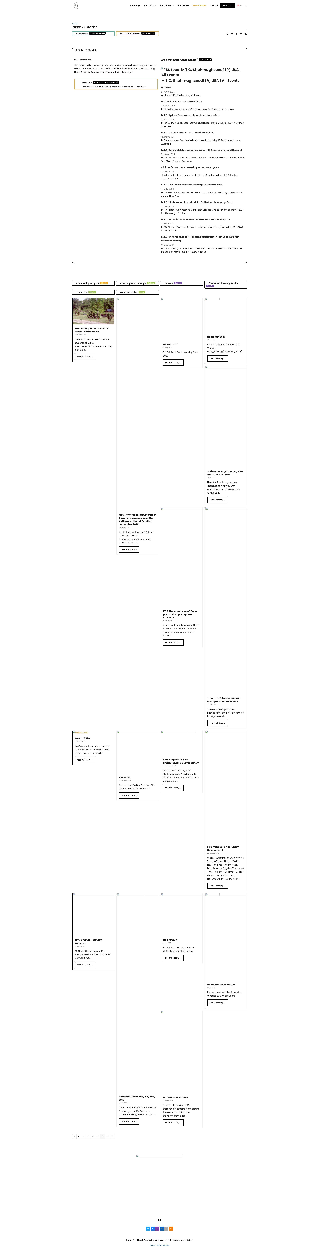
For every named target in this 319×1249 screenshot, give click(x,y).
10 (98, 1136)
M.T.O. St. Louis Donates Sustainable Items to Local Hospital (195, 219)
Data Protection (163, 1245)
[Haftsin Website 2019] (223, 1051)
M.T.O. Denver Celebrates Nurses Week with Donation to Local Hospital (201, 150)
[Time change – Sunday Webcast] (108, 914)
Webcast (124, 777)
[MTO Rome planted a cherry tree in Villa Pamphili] (93, 311)
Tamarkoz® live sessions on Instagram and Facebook (223, 700)
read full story (85, 356)
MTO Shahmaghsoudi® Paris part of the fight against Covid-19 (180, 614)
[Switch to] (239, 5)
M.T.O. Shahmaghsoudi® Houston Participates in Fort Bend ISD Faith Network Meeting (200, 238)
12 (108, 1136)
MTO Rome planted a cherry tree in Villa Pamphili (91, 330)
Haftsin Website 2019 (175, 1097)
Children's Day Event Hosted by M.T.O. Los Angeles (190, 167)
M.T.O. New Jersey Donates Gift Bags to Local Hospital (192, 184)
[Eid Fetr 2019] (190, 914)
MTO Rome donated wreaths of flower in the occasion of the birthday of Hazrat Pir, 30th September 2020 (137, 519)
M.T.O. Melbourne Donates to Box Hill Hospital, (187, 132)
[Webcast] (152, 751)
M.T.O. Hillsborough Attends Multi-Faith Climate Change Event (197, 202)
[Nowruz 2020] (80, 732)
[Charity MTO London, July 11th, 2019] (195, 992)
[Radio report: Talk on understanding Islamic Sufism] (178, 743)
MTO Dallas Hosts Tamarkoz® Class (181, 101)
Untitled (166, 87)
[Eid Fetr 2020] (190, 319)
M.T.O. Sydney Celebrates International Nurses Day (190, 115)
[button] (246, 5)
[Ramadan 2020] (231, 315)
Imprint (152, 1245)
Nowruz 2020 (82, 738)
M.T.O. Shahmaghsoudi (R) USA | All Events (200, 80)
